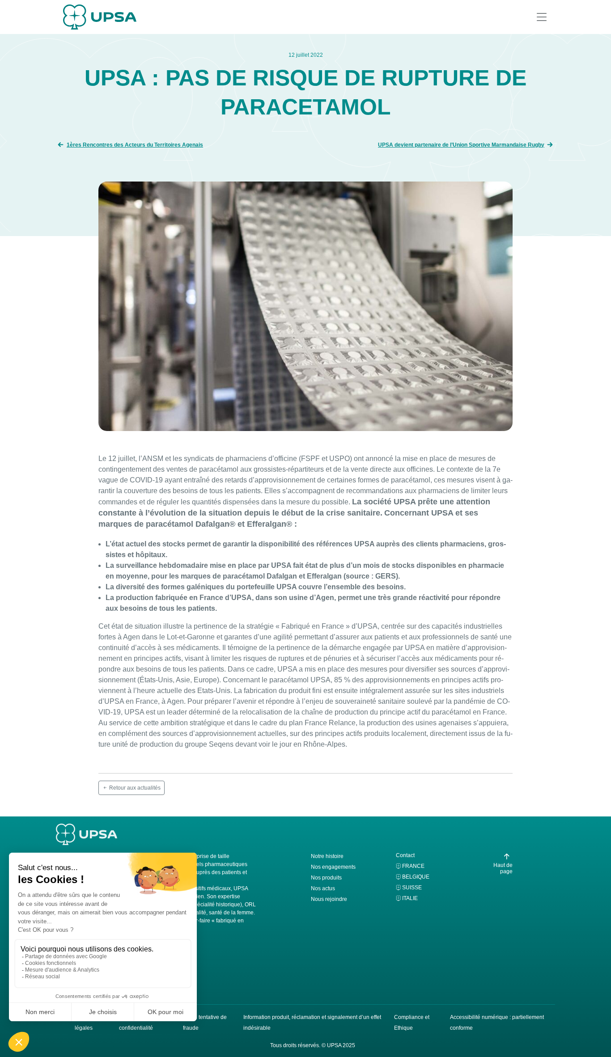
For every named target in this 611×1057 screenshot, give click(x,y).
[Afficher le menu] (541, 17)
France (413, 866)
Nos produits (326, 878)
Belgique (415, 877)
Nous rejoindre (329, 899)
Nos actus (323, 888)
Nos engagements (333, 867)
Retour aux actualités (134, 788)
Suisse (412, 887)
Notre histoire (327, 856)
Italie (410, 898)
